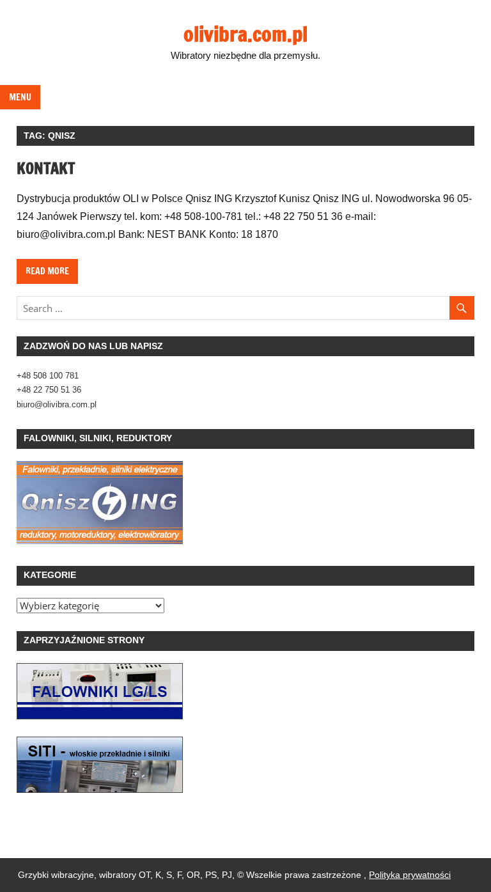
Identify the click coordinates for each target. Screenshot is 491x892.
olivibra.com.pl (245, 34)
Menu (20, 97)
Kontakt (46, 168)
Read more (47, 271)
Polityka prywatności (410, 875)
